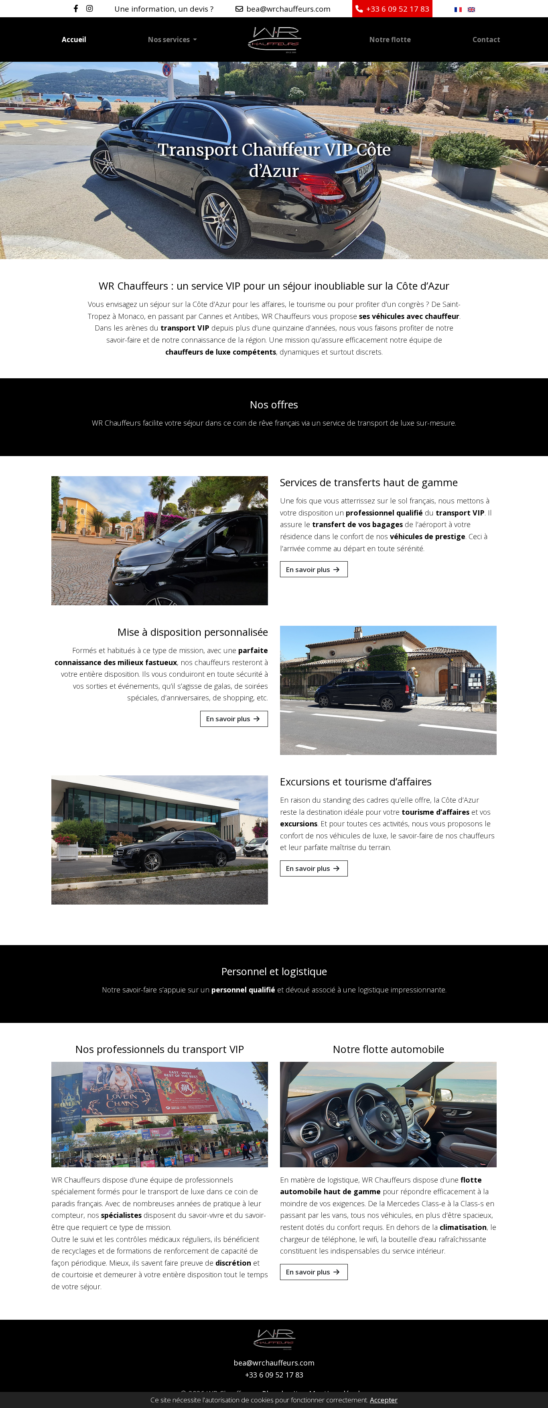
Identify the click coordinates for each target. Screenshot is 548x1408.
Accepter (384, 1400)
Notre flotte (390, 39)
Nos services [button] (169, 39)
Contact (486, 39)
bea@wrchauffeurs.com (274, 1362)
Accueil (74, 39)
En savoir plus (308, 569)
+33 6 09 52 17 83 (274, 1375)
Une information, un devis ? (163, 9)
